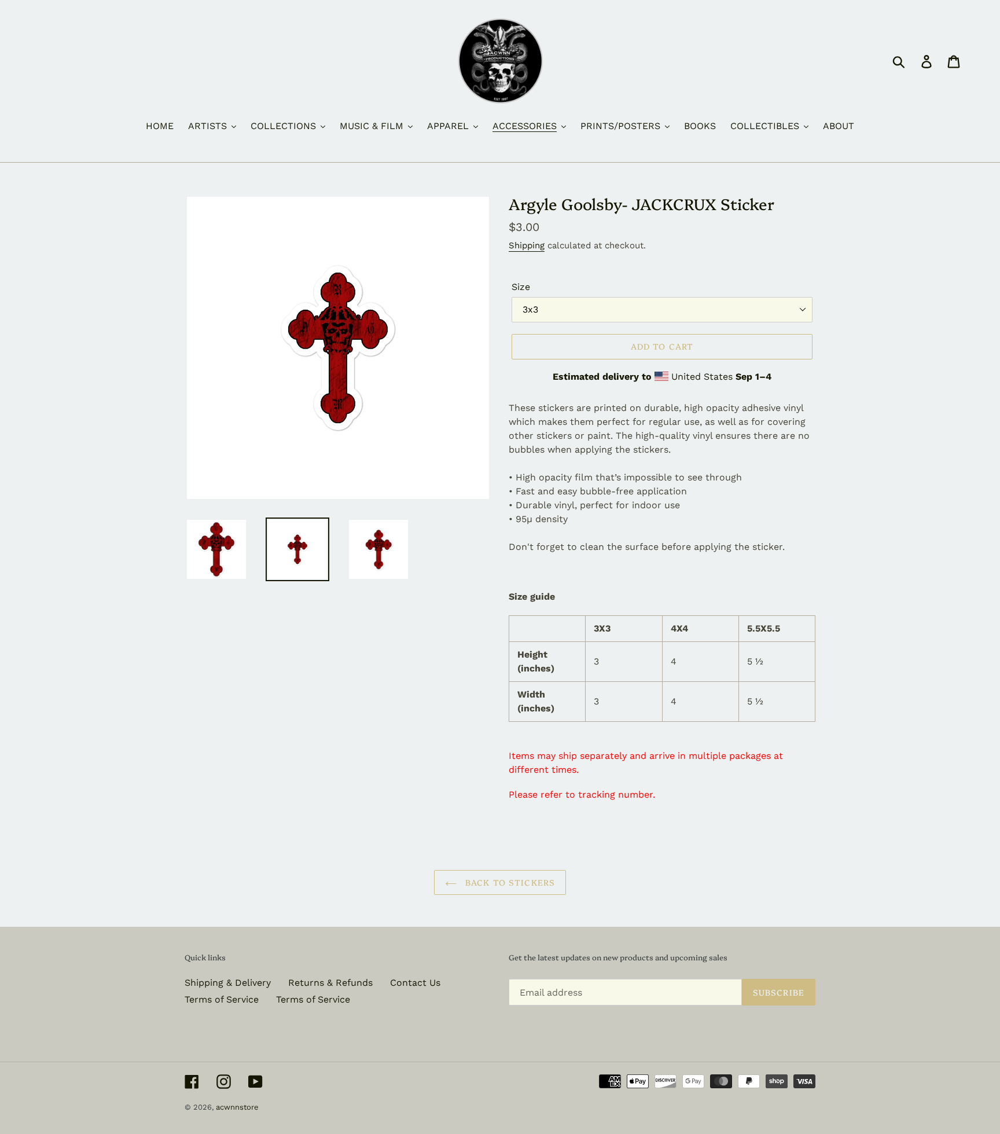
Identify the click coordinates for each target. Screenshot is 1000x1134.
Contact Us (415, 982)
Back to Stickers (508, 882)
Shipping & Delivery (228, 982)
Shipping (527, 245)
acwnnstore (237, 1107)
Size (521, 286)
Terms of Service (222, 999)
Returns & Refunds (330, 982)
